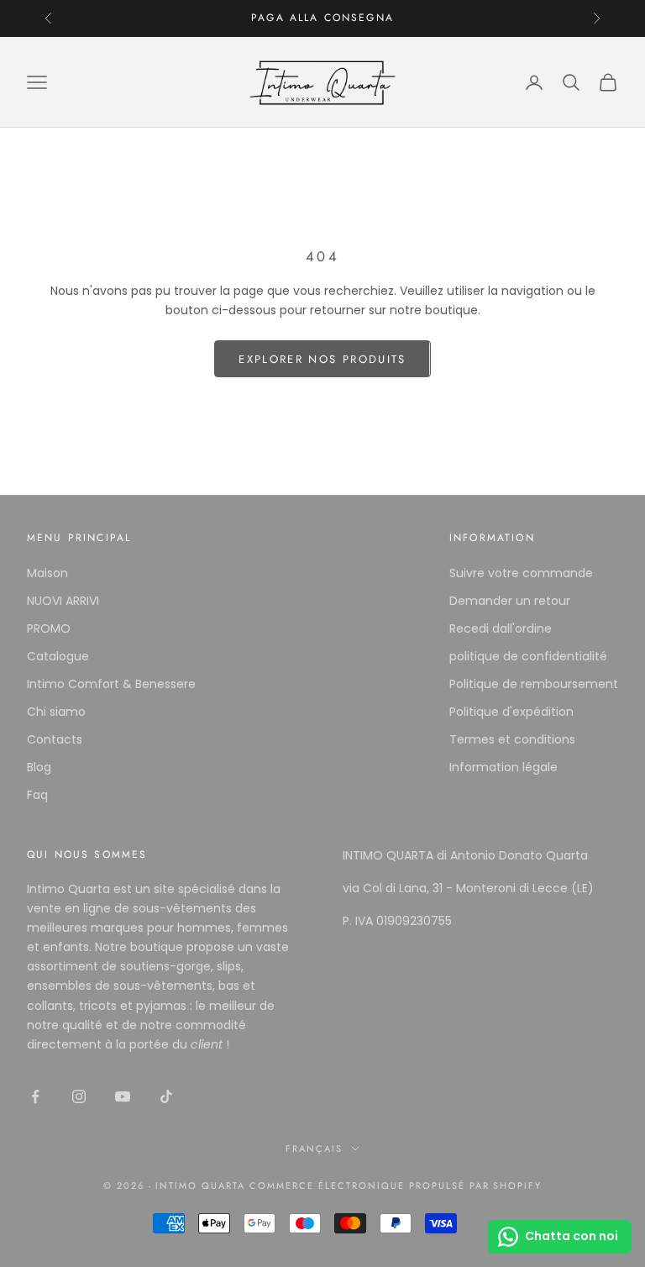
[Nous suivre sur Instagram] (79, 1096)
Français (314, 1148)
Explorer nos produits (322, 359)
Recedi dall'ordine (500, 628)
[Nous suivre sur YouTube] (122, 1096)
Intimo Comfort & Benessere (111, 684)
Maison (47, 573)
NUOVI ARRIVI (63, 600)
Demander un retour (509, 600)
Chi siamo (56, 711)
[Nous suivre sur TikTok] (166, 1096)
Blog (39, 767)
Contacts (54, 739)
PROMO (49, 628)
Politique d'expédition (511, 711)
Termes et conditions (512, 739)
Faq (37, 794)
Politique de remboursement (533, 684)
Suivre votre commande (521, 573)
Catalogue (58, 656)
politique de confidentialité (528, 656)
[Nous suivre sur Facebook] (35, 1096)
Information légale (503, 767)
